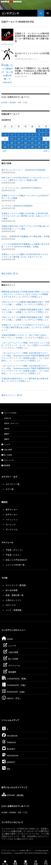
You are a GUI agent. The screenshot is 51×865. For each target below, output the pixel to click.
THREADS (11, 742)
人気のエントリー (14, 600)
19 (19, 143)
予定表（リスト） (14, 555)
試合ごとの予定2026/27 (16, 560)
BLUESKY (10, 749)
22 (39, 143)
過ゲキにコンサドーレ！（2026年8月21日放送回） (24, 170)
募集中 (6, 439)
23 (46, 143)
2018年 (12, 102)
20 (25, 143)
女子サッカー (12, 514)
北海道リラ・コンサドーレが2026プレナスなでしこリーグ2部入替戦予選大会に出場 (25, 326)
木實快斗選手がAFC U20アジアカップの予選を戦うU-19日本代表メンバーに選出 (25, 227)
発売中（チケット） (12, 423)
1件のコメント (33, 59)
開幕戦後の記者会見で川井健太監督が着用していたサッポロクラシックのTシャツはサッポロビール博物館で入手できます (25, 294)
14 (32, 138)
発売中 (6, 429)
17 (5, 143)
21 (32, 143)
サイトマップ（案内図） (16, 585)
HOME (4, 102)
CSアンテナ (11, 605)
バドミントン (12, 519)
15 (39, 138)
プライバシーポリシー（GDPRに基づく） (17, 850)
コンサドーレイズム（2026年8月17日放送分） (22, 188)
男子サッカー (12, 509)
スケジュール (8, 460)
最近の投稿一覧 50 (9, 273)
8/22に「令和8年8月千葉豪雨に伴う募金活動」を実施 (25, 236)
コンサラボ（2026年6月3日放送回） (17, 205)
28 (32, 147)
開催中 (6, 434)
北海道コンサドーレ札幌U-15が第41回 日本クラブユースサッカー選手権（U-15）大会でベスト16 (24, 255)
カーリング (11, 524)
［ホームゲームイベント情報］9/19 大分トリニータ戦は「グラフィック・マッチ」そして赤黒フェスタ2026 (25, 343)
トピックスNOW (9, 413)
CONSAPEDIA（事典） (17, 678)
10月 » (46, 151)
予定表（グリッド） (15, 550)
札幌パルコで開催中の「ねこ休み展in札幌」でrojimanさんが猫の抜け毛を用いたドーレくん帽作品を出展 (32, 71)
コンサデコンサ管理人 (28, 296)
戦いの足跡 (7, 455)
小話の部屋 (7, 450)
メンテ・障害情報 (14, 610)
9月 (19, 102)
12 (19, 138)
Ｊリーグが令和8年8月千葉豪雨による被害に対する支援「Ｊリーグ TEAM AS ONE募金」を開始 (25, 245)
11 (12, 138)
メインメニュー (47, 13)
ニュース (6, 444)
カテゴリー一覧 (13, 484)
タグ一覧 (10, 489)
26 (19, 147)
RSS (8, 769)
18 (12, 143)
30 (46, 147)
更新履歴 (6, 465)
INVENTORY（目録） (16, 692)
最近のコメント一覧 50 (11, 395)
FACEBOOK (12, 736)
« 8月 (4, 151)
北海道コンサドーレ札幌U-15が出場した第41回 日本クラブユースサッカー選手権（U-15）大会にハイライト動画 (25, 216)
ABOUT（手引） (14, 698)
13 (25, 138)
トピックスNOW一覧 (15, 565)
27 (25, 147)
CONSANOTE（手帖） (16, 685)
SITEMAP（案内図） (15, 795)
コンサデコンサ (10, 13)
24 (5, 147)
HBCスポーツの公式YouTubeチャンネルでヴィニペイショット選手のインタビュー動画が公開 (25, 178)
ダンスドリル (12, 529)
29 (39, 147)
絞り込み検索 (12, 590)
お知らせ (7, 418)
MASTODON (12, 755)
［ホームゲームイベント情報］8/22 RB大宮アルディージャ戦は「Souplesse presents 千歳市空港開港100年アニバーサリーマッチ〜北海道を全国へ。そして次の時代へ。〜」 (25, 357)
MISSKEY (10, 762)
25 (12, 147)
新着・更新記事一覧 (15, 595)
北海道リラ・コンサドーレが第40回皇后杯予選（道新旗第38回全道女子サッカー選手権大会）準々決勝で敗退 (32, 37)
